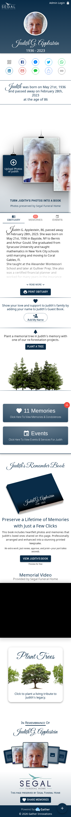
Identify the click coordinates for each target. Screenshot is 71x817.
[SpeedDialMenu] (62, 808)
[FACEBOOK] (22, 62)
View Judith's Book (35, 558)
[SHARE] (48, 70)
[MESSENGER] (35, 62)
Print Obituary (37, 291)
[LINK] (61, 70)
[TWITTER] (48, 62)
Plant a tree (35, 346)
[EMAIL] (22, 70)
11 (66, 404)
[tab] (14, 218)
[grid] (35, 164)
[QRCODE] (9, 62)
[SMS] (35, 70)
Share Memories (37, 799)
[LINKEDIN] (9, 70)
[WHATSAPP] (61, 62)
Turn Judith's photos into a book (35, 200)
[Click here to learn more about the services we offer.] (35, 782)
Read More (35, 284)
